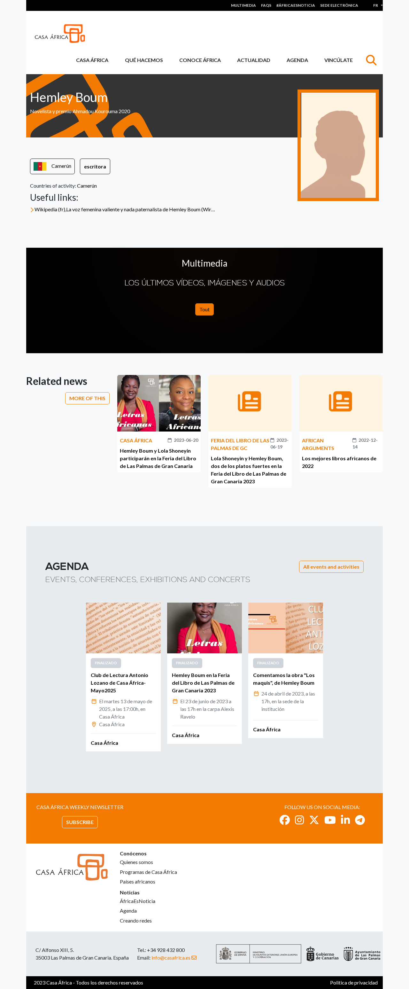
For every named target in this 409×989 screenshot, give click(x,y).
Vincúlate (338, 60)
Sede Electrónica (339, 5)
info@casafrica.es (170, 957)
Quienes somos (136, 862)
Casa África (92, 60)
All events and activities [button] (331, 567)
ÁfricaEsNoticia (137, 901)
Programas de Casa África (148, 872)
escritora (95, 166)
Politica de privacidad (354, 982)
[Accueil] (62, 33)
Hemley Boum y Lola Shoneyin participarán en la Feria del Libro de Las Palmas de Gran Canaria (158, 458)
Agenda (297, 60)
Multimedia (243, 5)
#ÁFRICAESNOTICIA (295, 5)
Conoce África (200, 60)
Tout (204, 309)
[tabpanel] (123, 677)
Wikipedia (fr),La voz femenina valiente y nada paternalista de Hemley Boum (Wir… (125, 209)
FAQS (266, 5)
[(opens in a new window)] (284, 820)
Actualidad (253, 60)
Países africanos (137, 881)
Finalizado (106, 663)
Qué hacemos (144, 60)
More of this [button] (87, 398)
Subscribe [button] (80, 822)
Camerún (61, 166)
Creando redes (136, 920)
